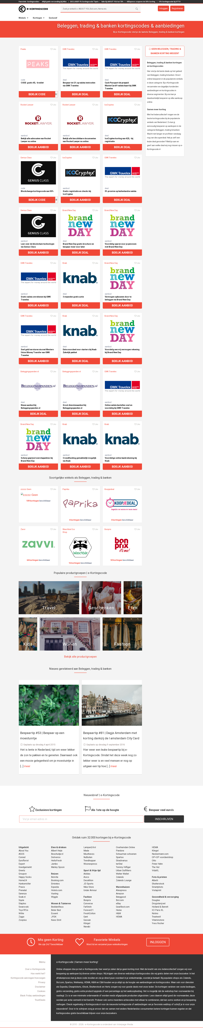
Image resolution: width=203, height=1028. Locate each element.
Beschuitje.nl (57, 854)
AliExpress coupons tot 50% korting (141, 2)
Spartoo (120, 857)
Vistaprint (156, 890)
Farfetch (88, 906)
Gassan (87, 920)
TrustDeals (40, 1000)
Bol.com (120, 900)
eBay (118, 903)
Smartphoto (157, 887)
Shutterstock (158, 883)
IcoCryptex (109, 105)
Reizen (54, 873)
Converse (88, 903)
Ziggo (21, 916)
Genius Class (26, 158)
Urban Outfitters (123, 870)
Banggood (121, 897)
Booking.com (57, 880)
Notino (155, 913)
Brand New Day (69, 210)
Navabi (87, 926)
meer (27, 766)
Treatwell (156, 916)
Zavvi (23, 529)
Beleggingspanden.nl (29, 371)
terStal (119, 864)
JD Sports (88, 883)
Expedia (55, 887)
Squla (21, 900)
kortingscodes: (33, 2)
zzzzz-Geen (26, 489)
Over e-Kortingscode (35, 969)
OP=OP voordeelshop (162, 857)
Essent (54, 913)
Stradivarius (121, 860)
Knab (65, 263)
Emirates (55, 883)
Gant (86, 916)
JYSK (53, 916)
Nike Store (89, 887)
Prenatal (23, 890)
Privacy (41, 982)
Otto (154, 860)
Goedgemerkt (25, 867)
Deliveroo (55, 857)
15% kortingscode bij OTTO (169, 2)
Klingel (87, 923)
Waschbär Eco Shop (69, 530)
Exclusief (53, 18)
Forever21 (88, 910)
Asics (86, 877)
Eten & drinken (58, 847)
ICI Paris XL (158, 910)
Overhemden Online (125, 847)
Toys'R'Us (23, 910)
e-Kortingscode (92, 1024)
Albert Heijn (56, 850)
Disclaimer (40, 986)
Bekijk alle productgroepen (80, 656)
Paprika (66, 489)
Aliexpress (121, 890)
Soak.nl (22, 897)
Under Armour (90, 890)
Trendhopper (90, 860)
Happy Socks (25, 877)
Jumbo (54, 864)
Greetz (22, 870)
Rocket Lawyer (27, 105)
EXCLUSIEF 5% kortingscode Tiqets (84, 2)
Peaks (23, 49)
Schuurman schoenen (126, 854)
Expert (22, 864)
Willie (21, 913)
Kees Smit (56, 920)
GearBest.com (123, 906)
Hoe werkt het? (38, 973)
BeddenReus (57, 906)
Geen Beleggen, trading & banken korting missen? (166, 51)
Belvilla (54, 877)
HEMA (119, 916)
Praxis (22, 887)
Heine (119, 910)
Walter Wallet (122, 873)
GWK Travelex (68, 49)
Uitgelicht (24, 847)
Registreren (177, 8)
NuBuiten (88, 857)
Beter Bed (56, 910)
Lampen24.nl (90, 847)
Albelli (155, 880)
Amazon (120, 893)
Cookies (41, 991)
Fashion (88, 897)
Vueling (54, 893)
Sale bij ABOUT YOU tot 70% (112, 2)
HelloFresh (56, 860)
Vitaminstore (158, 920)
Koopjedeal (109, 489)
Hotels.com (56, 890)
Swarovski (24, 906)
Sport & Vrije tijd (92, 870)
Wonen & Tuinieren (61, 903)
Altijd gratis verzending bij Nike (54, 2)
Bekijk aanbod (38, 147)
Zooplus (23, 920)
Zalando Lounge (123, 880)
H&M (118, 913)
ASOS (21, 854)
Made (86, 850)
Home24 (23, 880)
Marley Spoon (57, 867)
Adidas (87, 873)
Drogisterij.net (158, 903)
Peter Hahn (157, 864)
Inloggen (163, 8)
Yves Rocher (158, 923)
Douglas (156, 900)
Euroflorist (24, 860)
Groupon (23, 873)
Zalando (120, 877)
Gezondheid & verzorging (165, 897)
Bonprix (108, 529)
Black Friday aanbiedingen (32, 995)
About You (23, 850)
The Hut (155, 867)
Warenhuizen (123, 887)
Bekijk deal (80, 94)
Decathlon (88, 880)
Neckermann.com (160, 854)
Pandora (120, 850)
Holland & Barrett (160, 906)
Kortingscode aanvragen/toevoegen (28, 978)
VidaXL (155, 870)
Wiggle (54, 897)
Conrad (22, 857)
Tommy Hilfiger (123, 867)
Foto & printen (159, 877)
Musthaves (89, 854)
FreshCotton (89, 913)
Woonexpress (90, 864)
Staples (22, 903)
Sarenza (23, 893)
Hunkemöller (25, 883)
